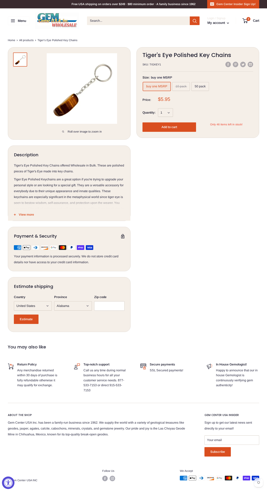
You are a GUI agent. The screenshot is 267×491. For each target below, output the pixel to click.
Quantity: (149, 112)
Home (11, 40)
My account (216, 23)
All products (26, 40)
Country (19, 297)
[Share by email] (250, 64)
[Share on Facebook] (228, 64)
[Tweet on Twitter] (243, 64)
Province (60, 297)
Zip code (100, 297)
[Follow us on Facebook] (105, 478)
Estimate (26, 319)
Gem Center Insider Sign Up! (236, 4)
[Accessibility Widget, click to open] (8, 483)
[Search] (195, 20)
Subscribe (217, 451)
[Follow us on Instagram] (112, 478)
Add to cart (169, 127)
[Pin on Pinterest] (235, 64)
